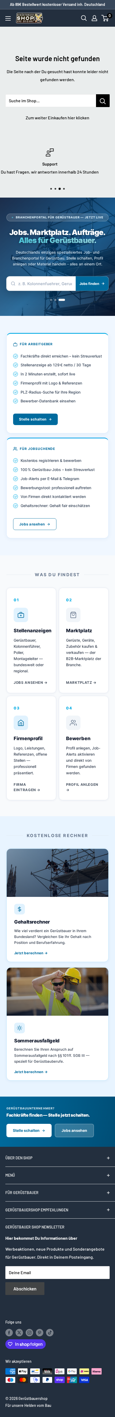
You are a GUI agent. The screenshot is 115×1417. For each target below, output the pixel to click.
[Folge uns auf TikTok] (49, 1332)
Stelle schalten (32, 419)
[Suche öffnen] (84, 18)
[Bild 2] (60, 300)
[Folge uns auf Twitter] (19, 1332)
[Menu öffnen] (8, 18)
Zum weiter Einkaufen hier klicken (57, 117)
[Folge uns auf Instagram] (29, 1332)
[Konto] (94, 18)
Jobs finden (89, 283)
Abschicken (24, 1288)
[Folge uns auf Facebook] (9, 1332)
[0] (105, 18)
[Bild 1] (53, 300)
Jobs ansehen (32, 524)
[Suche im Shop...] (103, 100)
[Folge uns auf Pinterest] (39, 1332)
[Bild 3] (64, 300)
